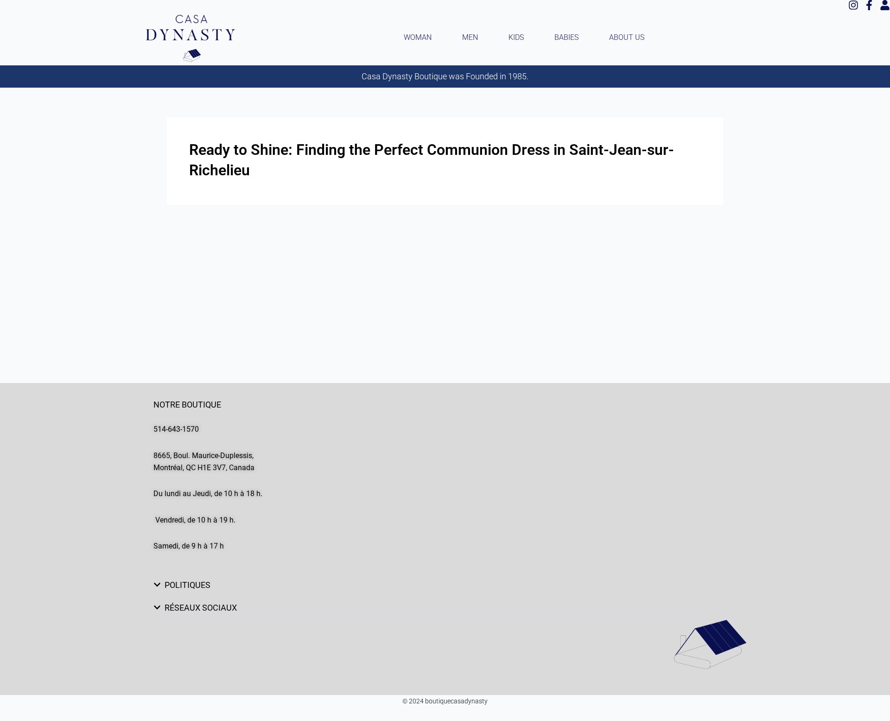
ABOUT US (626, 37)
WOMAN (418, 37)
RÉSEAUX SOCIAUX (201, 608)
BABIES (566, 37)
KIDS (516, 37)
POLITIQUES (187, 585)
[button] (445, 405)
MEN (470, 37)
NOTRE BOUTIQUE (187, 404)
